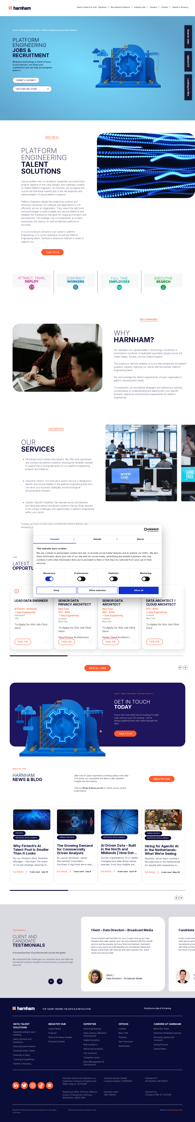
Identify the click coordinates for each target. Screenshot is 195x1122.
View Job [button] (23, 641)
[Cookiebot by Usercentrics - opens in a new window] (146, 530)
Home (15, 30)
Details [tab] (97, 539)
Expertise (102, 7)
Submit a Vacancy (180, 7)
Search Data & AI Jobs (87, 7)
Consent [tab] (54, 539)
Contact (164, 7)
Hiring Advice (153, 833)
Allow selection (97, 590)
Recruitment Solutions (120, 7)
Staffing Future (176, 1110)
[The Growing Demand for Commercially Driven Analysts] (75, 821)
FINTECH (19, 833)
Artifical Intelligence (26, 838)
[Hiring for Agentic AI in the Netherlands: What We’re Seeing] (163, 819)
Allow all (138, 590)
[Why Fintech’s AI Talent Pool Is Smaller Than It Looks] (31, 819)
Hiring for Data (66, 837)
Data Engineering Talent (30, 30)
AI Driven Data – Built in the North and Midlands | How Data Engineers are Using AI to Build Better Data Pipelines (118, 849)
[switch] (81, 579)
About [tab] (140, 539)
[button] (39, 656)
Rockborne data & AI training (157, 1008)
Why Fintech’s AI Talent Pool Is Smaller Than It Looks (31, 849)
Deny (56, 590)
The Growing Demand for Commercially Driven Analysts (75, 849)
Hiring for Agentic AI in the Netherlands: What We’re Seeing (161, 850)
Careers (153, 7)
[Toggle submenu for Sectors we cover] (48, 89)
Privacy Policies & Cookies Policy (82, 1110)
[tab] (52, 137)
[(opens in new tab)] (32, 281)
